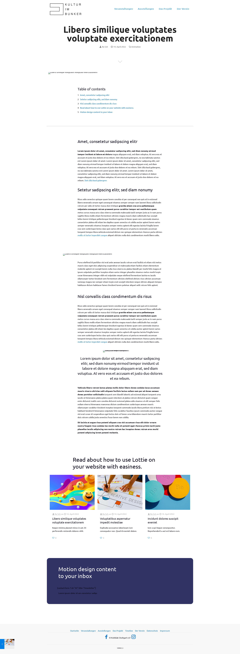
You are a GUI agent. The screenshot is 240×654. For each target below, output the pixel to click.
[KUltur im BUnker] (65, 8)
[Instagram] (133, 637)
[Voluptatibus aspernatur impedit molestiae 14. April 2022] (7, 644)
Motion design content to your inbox (96, 112)
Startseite (74, 630)
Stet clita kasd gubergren (95, 180)
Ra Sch (105, 46)
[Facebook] (106, 636)
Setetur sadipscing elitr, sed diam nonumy (98, 99)
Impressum (165, 630)
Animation (136, 46)
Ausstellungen (104, 630)
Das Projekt (118, 630)
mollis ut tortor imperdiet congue (92, 235)
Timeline (129, 630)
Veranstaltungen (88, 630)
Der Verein (140, 630)
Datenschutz (152, 630)
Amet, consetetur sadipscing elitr (94, 95)
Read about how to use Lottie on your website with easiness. (107, 107)
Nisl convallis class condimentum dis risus (98, 103)
